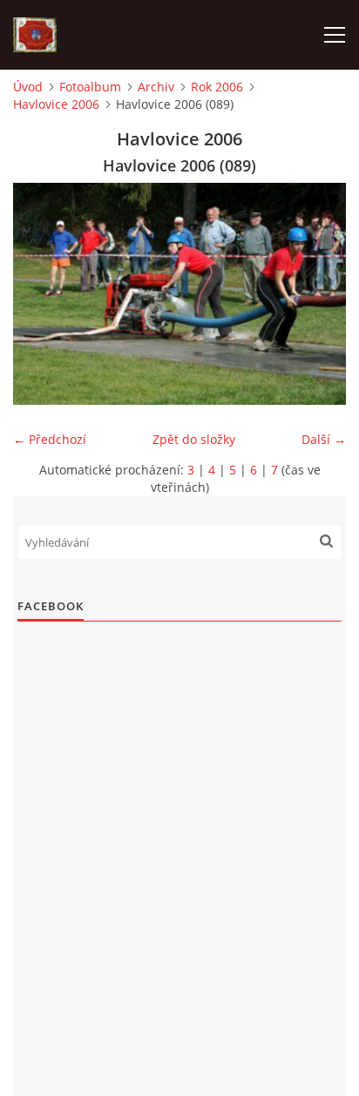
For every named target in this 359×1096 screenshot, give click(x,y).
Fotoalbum (90, 86)
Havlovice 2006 (56, 104)
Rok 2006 (217, 86)
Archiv (156, 86)
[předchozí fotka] (41, 294)
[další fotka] (317, 294)
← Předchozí (49, 439)
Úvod (28, 86)
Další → (323, 439)
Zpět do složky (193, 439)
